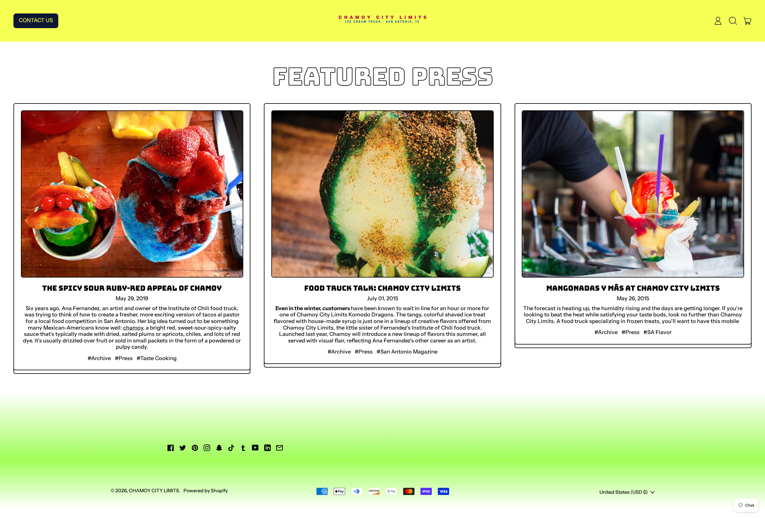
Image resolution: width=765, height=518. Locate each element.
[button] (732, 20)
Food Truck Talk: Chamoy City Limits (382, 288)
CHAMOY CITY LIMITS (154, 490)
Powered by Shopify (205, 490)
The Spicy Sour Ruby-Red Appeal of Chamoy (132, 288)
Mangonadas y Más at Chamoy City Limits (633, 288)
